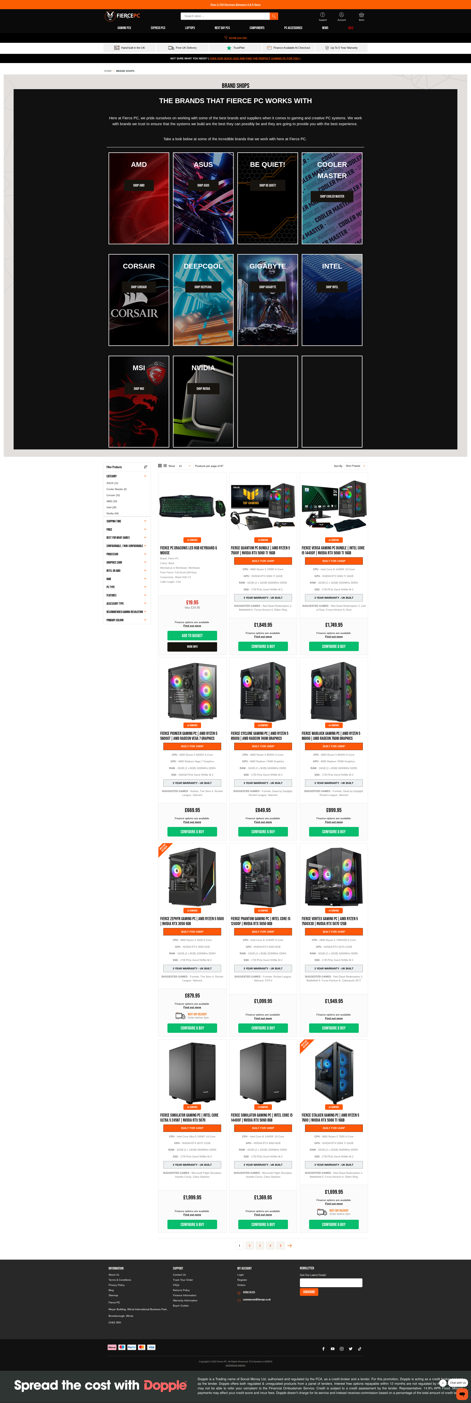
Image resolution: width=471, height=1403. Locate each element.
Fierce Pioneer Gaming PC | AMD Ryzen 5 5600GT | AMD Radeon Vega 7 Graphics (188, 736)
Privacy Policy (117, 1285)
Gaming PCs (124, 28)
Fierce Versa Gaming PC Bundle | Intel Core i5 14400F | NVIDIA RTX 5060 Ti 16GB (333, 550)
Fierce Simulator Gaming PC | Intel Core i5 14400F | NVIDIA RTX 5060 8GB (262, 1118)
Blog (111, 1290)
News (325, 28)
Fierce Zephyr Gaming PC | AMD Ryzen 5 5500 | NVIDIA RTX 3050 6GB (192, 921)
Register (242, 1279)
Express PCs (158, 28)
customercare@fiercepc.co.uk (257, 1299)
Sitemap (113, 1295)
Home (108, 71)
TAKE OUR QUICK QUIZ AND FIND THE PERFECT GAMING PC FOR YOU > (255, 58)
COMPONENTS (257, 28)
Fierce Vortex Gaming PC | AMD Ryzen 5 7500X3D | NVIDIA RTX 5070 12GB (330, 921)
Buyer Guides (181, 1305)
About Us (114, 1274)
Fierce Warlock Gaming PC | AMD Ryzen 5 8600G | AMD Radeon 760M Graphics (331, 736)
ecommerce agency (235, 1365)
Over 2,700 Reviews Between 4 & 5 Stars (235, 4)
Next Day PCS (222, 28)
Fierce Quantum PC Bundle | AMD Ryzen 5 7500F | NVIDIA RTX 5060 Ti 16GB (260, 550)
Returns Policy (181, 1290)
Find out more (192, 625)
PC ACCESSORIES (293, 28)
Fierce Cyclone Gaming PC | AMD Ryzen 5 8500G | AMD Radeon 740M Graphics (259, 736)
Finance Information (184, 1295)
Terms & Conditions (120, 1279)
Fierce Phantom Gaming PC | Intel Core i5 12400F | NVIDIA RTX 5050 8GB (260, 921)
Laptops (190, 28)
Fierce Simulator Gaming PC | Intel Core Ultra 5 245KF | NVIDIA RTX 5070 (189, 1118)
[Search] (274, 16)
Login (240, 1274)
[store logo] (122, 16)
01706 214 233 (249, 1292)
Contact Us (179, 1274)
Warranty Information (185, 1300)
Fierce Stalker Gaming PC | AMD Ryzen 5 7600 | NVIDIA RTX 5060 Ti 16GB (330, 1118)
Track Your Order (183, 1279)
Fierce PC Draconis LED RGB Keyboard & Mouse (188, 550)
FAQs (176, 1285)
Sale (350, 28)
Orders (241, 1285)
